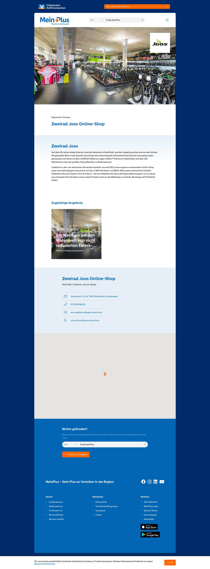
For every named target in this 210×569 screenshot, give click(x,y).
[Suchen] (142, 20)
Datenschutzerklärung (44, 564)
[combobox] (137, 6)
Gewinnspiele (150, 515)
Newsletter (149, 519)
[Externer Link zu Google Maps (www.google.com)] (65, 296)
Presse (98, 515)
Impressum (100, 510)
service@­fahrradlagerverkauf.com (86, 312)
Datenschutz (101, 502)
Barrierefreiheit (56, 515)
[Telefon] (65, 304)
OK (172, 562)
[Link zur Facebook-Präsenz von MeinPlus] (143, 481)
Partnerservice (55, 510)
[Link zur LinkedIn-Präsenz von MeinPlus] (155, 481)
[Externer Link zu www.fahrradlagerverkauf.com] (65, 320)
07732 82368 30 (78, 304)
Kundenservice (56, 502)
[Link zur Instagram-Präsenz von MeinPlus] (149, 481)
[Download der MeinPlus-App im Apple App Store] (149, 527)
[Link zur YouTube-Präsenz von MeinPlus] (161, 481)
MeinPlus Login (151, 506)
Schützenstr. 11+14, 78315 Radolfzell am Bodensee (94, 296)
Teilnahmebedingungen (106, 506)
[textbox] (137, 6)
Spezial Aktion (150, 510)
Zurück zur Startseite (78, 454)
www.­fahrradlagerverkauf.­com (85, 320)
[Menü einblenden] (167, 20)
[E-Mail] (65, 312)
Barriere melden (56, 519)
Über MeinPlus (150, 502)
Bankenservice (56, 506)
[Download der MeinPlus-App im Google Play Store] (150, 535)
